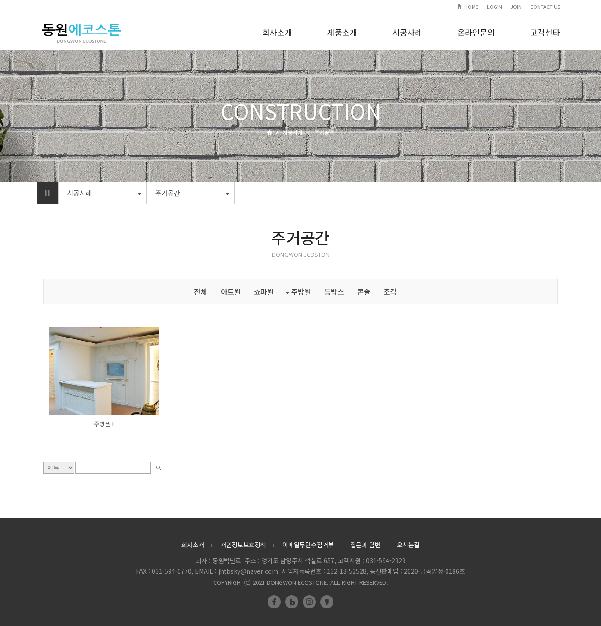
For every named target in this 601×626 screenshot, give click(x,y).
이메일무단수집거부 (308, 544)
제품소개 (342, 32)
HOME (471, 6)
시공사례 (407, 32)
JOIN (516, 6)
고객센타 (545, 32)
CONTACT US (545, 6)
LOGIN (494, 6)
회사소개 (277, 32)
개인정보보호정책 (243, 544)
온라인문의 (476, 32)
